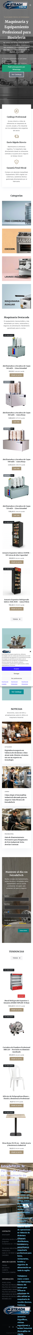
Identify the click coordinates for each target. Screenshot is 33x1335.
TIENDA (4, 1265)
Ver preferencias (16, 678)
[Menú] (30, 5)
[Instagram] (16, 1327)
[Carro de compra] (26, 5)
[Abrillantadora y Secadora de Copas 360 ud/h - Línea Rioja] (16, 394)
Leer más (16, 422)
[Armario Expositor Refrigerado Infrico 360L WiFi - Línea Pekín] (16, 581)
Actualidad (8, 747)
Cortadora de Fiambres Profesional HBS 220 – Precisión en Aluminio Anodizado (16, 1049)
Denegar (16, 673)
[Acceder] (22, 5)
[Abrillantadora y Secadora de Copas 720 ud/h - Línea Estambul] (16, 487)
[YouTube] (20, 1327)
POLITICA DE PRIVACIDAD (10, 1285)
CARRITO (5, 1270)
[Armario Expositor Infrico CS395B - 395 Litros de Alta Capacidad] (16, 534)
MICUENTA (5, 1268)
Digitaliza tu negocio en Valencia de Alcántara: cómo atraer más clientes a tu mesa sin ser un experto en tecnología (16, 755)
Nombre (6, 896)
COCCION (10, 249)
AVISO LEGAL (6, 1282)
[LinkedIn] (23, 1327)
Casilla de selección (10, 920)
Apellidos (7, 904)
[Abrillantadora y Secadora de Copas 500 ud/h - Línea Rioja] (16, 440)
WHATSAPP (6, 1235)
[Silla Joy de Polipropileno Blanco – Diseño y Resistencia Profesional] (16, 1077)
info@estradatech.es (20, 1244)
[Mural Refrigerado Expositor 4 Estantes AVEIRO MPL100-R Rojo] (16, 982)
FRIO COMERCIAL (15, 221)
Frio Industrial (9, 834)
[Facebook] (9, 1327)
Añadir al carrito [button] (16, 375)
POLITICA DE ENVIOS (9, 1292)
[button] (30, 651)
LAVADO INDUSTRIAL (16, 276)
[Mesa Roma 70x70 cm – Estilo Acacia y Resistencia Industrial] (16, 1124)
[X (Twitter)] (13, 1327)
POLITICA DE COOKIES (9, 1287)
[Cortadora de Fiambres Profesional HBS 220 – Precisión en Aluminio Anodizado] (16, 1028)
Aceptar (16, 669)
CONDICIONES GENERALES (11, 1289)
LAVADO (7, 791)
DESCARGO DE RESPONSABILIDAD (14, 1294)
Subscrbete (23, 930)
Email (6, 912)
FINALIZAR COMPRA (9, 1272)
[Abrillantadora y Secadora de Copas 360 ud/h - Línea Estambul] (16, 347)
